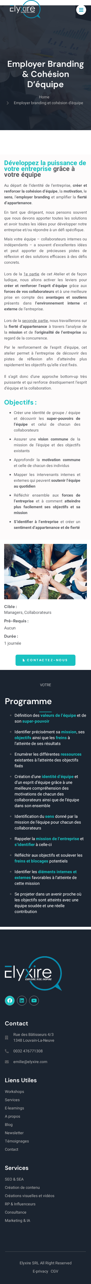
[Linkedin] (22, 1000)
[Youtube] (34, 1000)
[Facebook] (10, 1000)
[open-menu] (81, 10)
